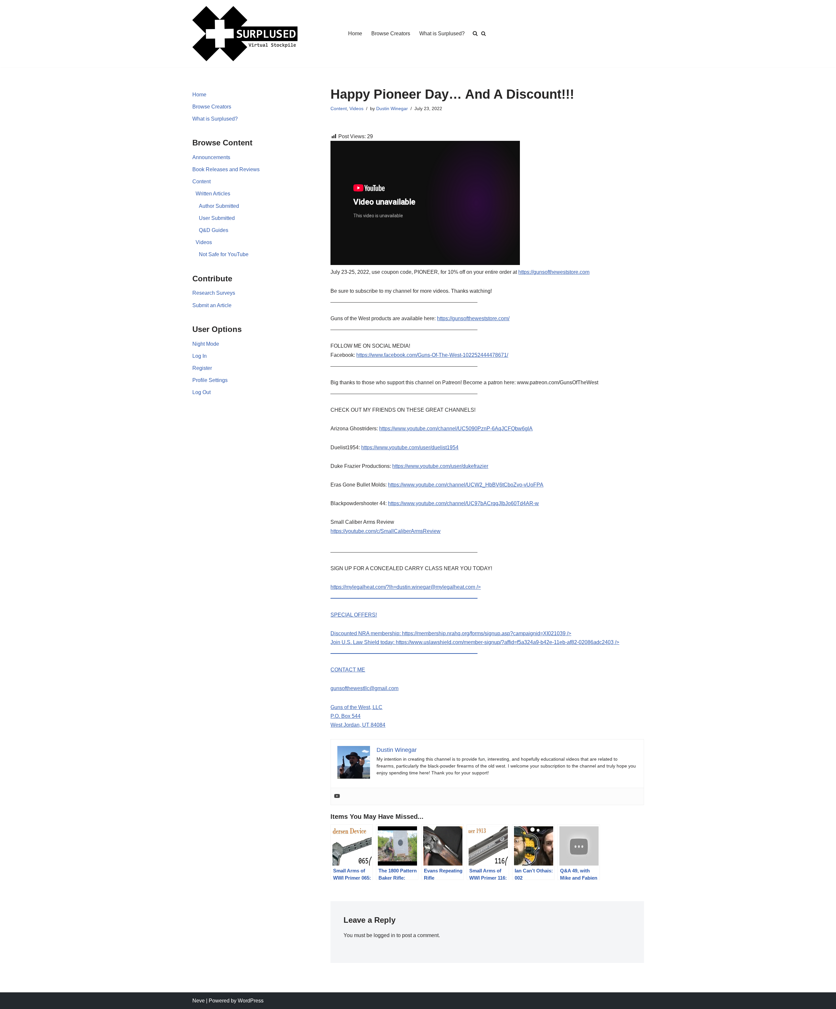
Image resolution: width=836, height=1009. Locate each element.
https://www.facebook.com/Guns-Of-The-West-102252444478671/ (432, 355)
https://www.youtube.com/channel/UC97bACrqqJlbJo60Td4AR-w (463, 503)
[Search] (483, 33)
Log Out (201, 392)
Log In (199, 356)
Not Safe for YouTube (224, 254)
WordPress (251, 1000)
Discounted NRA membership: (366, 633)
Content (201, 181)
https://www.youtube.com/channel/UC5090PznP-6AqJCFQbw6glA (456, 428)
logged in (384, 935)
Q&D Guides (213, 230)
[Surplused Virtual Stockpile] (244, 33)
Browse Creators (390, 33)
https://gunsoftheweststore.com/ (473, 318)
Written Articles (213, 193)
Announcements (211, 157)
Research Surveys (213, 293)
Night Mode (205, 344)
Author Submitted (219, 206)
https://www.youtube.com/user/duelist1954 (409, 447)
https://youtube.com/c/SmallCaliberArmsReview (385, 531)
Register (202, 368)
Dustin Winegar (392, 108)
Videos (204, 242)
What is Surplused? (442, 33)
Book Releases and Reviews (226, 169)
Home (355, 33)
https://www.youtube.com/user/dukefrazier (440, 466)
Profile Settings (210, 380)
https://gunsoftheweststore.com (553, 272)
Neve (198, 1000)
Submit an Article (212, 305)
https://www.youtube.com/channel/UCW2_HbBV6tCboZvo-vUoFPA (465, 485)
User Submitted (217, 218)
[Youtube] (337, 796)
